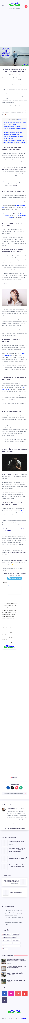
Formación (16, 934)
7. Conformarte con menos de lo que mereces (13, 136)
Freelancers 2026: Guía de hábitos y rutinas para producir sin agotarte (17, 842)
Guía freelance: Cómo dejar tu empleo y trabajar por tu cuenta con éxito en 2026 (18, 857)
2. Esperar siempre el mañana (10, 124)
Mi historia (17, 943)
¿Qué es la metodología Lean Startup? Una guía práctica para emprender (17, 865)
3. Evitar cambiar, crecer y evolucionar (12, 126)
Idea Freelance (7, 940)
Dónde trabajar (7, 934)
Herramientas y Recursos (9, 937)
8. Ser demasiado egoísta (8, 138)
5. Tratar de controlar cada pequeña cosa (12, 132)
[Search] (26, 6)
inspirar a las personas (7, 173)
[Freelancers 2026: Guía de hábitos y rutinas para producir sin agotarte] (3, 968)
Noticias (5, 945)
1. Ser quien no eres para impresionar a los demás (14, 122)
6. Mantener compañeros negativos (11, 134)
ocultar (19, 119)
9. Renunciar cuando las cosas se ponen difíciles (14, 140)
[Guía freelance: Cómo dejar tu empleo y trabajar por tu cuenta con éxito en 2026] (3, 981)
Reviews (5, 948)
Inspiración (14, 777)
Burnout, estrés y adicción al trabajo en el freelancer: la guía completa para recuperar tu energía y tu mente (17, 960)
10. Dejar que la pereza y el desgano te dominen (14, 142)
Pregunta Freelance (15, 945)
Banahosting (24, 1018)
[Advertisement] (14, 26)
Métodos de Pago (7, 943)
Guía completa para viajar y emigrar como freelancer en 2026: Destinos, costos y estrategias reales (17, 850)
